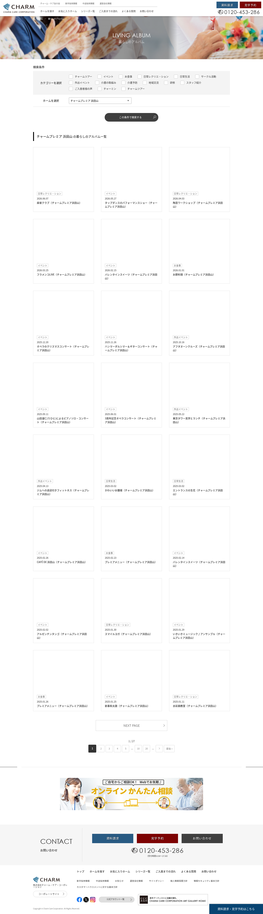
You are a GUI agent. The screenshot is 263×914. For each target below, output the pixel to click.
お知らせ (119, 880)
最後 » (169, 748)
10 (138, 748)
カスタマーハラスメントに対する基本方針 (97, 887)
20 (146, 748)
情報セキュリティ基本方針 (206, 880)
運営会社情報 (105, 3)
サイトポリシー (156, 880)
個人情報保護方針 (178, 880)
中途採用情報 (88, 3)
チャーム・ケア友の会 (50, 3)
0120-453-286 (161, 850)
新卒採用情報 (71, 3)
